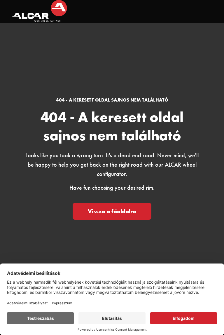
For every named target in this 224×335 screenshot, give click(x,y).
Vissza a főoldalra (112, 211)
